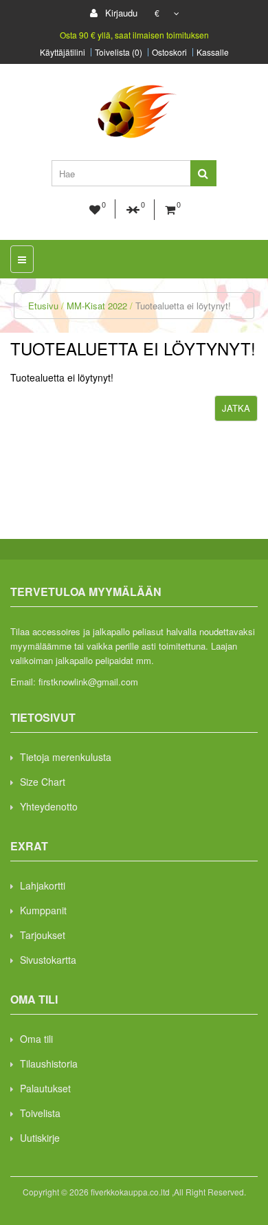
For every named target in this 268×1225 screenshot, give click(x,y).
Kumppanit (43, 910)
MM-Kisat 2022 (97, 305)
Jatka (236, 408)
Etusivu (43, 305)
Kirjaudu (119, 12)
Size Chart (42, 781)
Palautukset (45, 1088)
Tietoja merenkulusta (65, 757)
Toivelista (40, 1113)
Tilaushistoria (49, 1063)
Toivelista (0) (118, 52)
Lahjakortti (42, 885)
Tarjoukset (42, 935)
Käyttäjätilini (62, 52)
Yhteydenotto (49, 806)
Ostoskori (169, 52)
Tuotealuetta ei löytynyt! (183, 305)
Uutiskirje (40, 1138)
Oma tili (36, 1039)
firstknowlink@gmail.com (88, 681)
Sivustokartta (48, 960)
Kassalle (213, 52)
